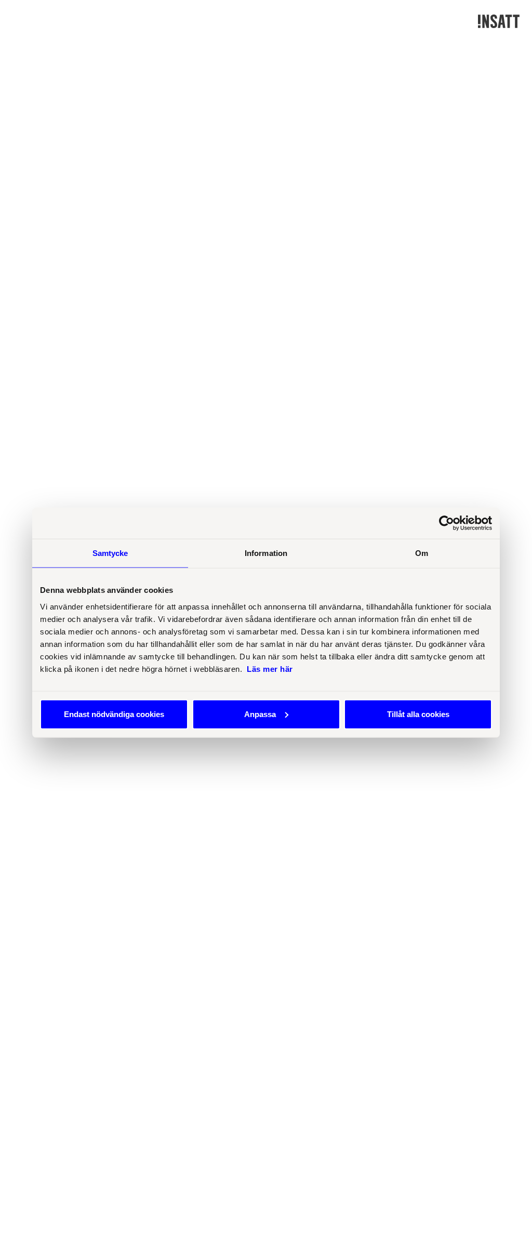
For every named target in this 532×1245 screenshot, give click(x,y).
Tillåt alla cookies (418, 713)
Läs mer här (270, 668)
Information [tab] (266, 553)
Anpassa (260, 713)
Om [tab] (421, 553)
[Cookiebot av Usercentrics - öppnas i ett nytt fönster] (446, 523)
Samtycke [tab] (110, 553)
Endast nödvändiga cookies (114, 713)
